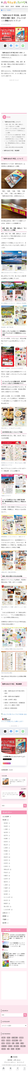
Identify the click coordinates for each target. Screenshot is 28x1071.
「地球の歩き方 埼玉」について (12, 121)
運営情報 (18, 6)
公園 (13, 1043)
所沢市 (7, 841)
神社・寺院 (23, 1046)
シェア (10, 1069)
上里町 (7, 829)
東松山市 (7, 869)
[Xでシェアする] (5, 46)
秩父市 (7, 900)
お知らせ (6, 912)
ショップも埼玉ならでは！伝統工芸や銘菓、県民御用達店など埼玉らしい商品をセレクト (15, 143)
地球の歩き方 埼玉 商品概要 (11, 150)
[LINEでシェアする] (23, 46)
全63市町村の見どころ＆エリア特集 (14, 139)
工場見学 (10, 1046)
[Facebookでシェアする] (11, 46)
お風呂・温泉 (15, 1037)
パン (21, 1040)
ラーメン (8, 1043)
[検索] (25, 805)
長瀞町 (7, 838)
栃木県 (5, 923)
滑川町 (7, 823)
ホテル (3, 1043)
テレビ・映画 (15, 1040)
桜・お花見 (16, 1046)
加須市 (7, 826)
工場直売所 (4, 1046)
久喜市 (7, 891)
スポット (8, 1040)
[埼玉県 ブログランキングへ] (6, 719)
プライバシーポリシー (10, 1062)
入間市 (7, 847)
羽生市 (7, 872)
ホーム (3, 1069)
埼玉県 (11, 770)
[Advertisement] (14, 96)
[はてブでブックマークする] (17, 46)
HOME (15, 1057)
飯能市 (7, 903)
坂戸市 (7, 835)
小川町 (7, 854)
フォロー (17, 1069)
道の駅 (12, 1048)
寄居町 (7, 851)
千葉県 (5, 919)
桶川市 (7, 881)
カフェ (3, 1040)
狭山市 (7, 844)
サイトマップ (20, 1062)
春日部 (7, 832)
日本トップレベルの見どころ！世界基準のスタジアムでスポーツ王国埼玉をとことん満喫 (15, 130)
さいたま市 (8, 897)
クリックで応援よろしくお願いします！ (12, 721)
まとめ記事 (7, 816)
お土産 (8, 1037)
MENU (24, 1069)
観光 (8, 1048)
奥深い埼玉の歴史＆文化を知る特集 (14, 147)
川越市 (7, 888)
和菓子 (22, 1043)
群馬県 (5, 916)
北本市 (7, 878)
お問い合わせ (16, 1060)
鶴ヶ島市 (7, 906)
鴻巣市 (7, 875)
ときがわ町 (8, 909)
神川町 (7, 894)
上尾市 (7, 885)
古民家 (17, 1043)
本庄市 (7, 863)
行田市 (2, 6)
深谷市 (12, 6)
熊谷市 (7, 6)
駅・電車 (18, 1048)
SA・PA (3, 1037)
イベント (21, 1037)
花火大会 (3, 1048)
